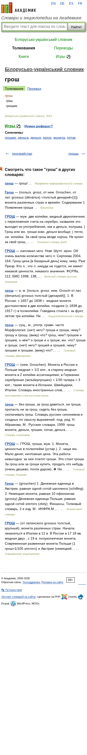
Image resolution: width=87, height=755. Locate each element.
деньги (35, 137)
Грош (9, 192)
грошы (73, 153)
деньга (23, 137)
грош (9, 183)
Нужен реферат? (38, 126)
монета (59, 137)
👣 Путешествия (11, 589)
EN (53, 3)
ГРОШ (10, 216)
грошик (10, 137)
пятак (71, 137)
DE (62, 3)
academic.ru (18, 7)
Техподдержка (31, 582)
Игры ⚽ (63, 56)
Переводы (63, 48)
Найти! (76, 27)
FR (80, 3)
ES (71, 3)
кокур (47, 137)
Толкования (23, 48)
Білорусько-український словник (43, 40)
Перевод (34, 89)
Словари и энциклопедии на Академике (41, 17)
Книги (24, 56)
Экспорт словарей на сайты (18, 596)
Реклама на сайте (52, 582)
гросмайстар (22, 153)
